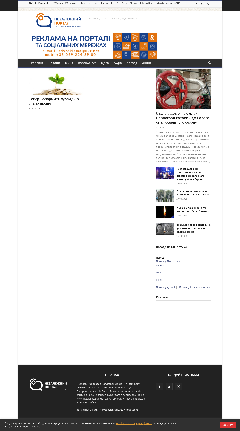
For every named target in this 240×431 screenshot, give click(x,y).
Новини (54, 63)
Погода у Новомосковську (194, 287)
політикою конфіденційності (134, 423)
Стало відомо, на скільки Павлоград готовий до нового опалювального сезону (182, 117)
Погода (132, 63)
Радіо (83, 3)
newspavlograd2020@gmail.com (119, 409)
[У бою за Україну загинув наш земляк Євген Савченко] (165, 212)
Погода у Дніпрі (165, 287)
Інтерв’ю (115, 3)
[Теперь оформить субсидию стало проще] (56, 81)
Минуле (133, 3)
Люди (124, 3)
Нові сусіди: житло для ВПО (167, 3)
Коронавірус (87, 63)
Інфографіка (146, 3)
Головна (37, 63)
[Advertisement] (183, 328)
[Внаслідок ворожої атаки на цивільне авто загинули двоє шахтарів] (165, 229)
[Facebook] (196, 4)
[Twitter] (208, 4)
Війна (69, 63)
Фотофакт (93, 3)
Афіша (146, 63)
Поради (104, 3)
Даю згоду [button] (227, 424)
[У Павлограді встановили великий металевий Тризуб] (165, 195)
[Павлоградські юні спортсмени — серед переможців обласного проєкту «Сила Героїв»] (165, 173)
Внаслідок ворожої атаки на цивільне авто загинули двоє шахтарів (193, 228)
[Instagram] (202, 4)
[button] (209, 63)
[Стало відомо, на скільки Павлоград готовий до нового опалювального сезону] (183, 89)
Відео (105, 63)
